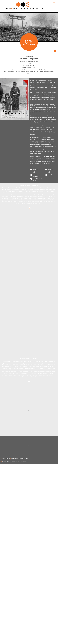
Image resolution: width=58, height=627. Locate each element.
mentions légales (24, 458)
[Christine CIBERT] (23, 10)
